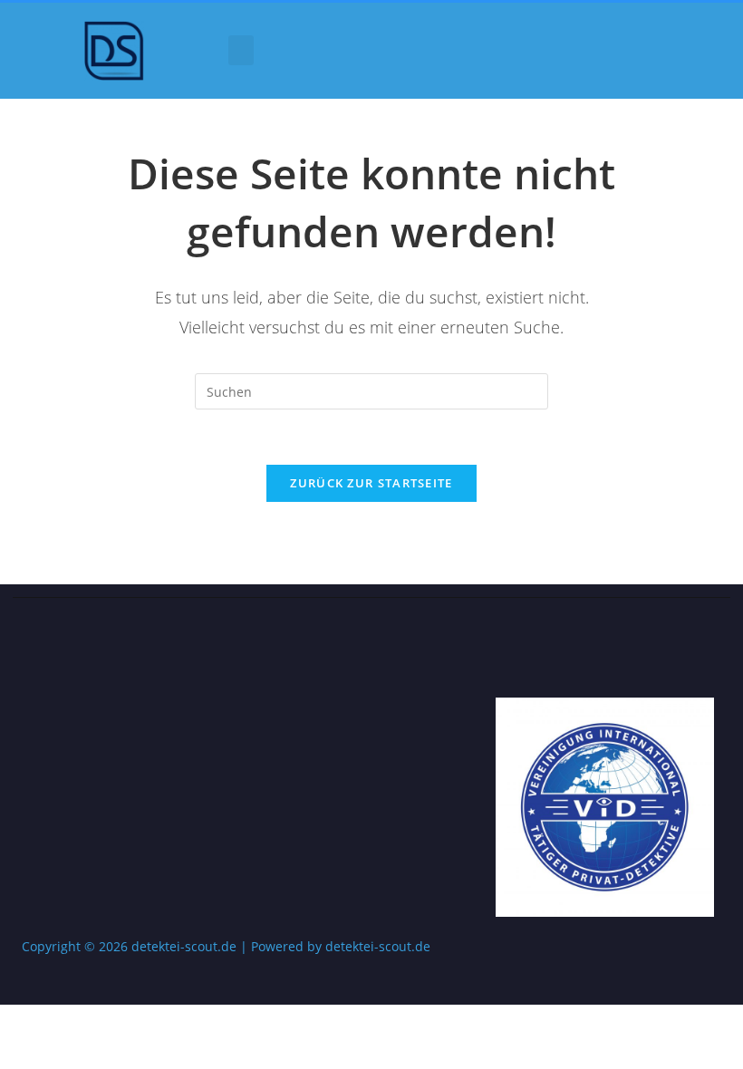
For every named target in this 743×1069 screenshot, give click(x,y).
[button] (241, 50)
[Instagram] (706, 653)
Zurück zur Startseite (371, 483)
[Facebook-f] (667, 653)
